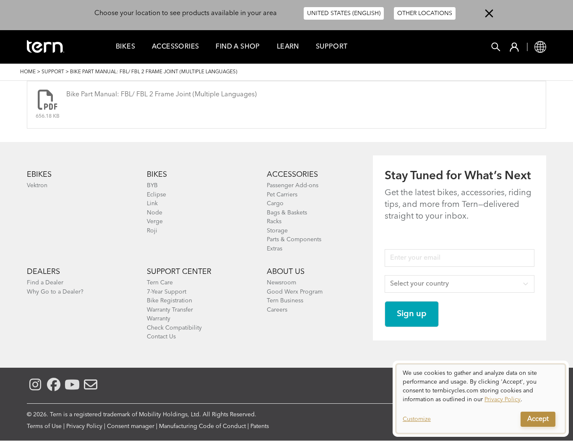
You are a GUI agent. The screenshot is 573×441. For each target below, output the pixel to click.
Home (28, 72)
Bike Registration (169, 301)
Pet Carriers (282, 195)
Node (154, 213)
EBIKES (39, 174)
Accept (538, 419)
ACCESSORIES (292, 174)
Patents (259, 426)
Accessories (175, 47)
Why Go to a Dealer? (55, 292)
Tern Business (285, 301)
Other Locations (424, 13)
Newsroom (281, 283)
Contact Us (161, 337)
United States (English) (343, 13)
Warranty (158, 319)
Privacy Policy (84, 426)
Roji (152, 231)
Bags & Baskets (287, 213)
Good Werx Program (295, 292)
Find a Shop (238, 47)
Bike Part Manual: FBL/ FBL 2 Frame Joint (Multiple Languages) (161, 94)
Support (332, 47)
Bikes (125, 47)
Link (152, 203)
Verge (155, 221)
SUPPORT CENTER (179, 272)
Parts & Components (294, 239)
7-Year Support (166, 292)
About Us (286, 272)
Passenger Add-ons (292, 185)
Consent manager (130, 426)
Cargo (275, 203)
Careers (277, 310)
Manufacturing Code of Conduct (202, 426)
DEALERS (43, 272)
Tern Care (160, 283)
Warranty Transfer (170, 310)
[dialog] (481, 399)
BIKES (157, 174)
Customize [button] (417, 419)
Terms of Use (44, 426)
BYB (152, 185)
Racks (274, 221)
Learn (288, 47)
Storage (277, 231)
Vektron (37, 185)
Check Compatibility (174, 328)
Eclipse (156, 195)
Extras (274, 249)
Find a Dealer (45, 283)
